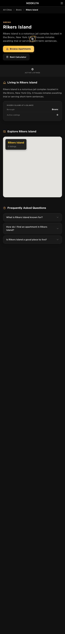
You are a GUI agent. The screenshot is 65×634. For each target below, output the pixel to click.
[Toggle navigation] (62, 3)
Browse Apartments (20, 49)
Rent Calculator (18, 57)
